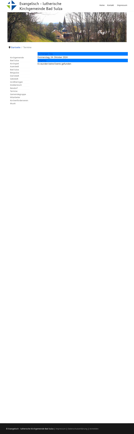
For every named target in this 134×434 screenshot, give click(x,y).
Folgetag (42, 60)
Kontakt (110, 5)
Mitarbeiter (15, 97)
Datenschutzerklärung (77, 428)
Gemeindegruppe (18, 94)
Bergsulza (14, 72)
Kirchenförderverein (19, 100)
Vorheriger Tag (45, 53)
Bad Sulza (14, 69)
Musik (13, 103)
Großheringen (16, 82)
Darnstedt (14, 75)
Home (102, 5)
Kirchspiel (14, 63)
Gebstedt (14, 78)
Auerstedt (14, 66)
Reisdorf (14, 88)
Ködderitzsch (16, 85)
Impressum (122, 5)
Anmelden (94, 428)
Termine (13, 91)
